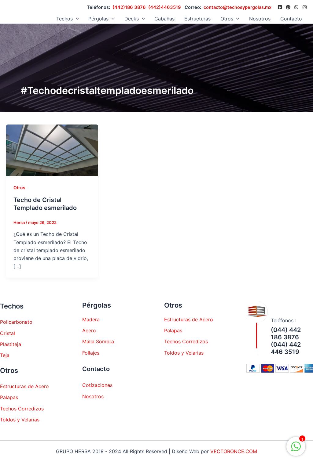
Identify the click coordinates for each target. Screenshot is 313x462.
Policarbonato (16, 322)
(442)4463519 (164, 7)
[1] (296, 449)
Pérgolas (98, 19)
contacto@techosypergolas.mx (237, 7)
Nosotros (260, 19)
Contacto (291, 19)
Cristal (7, 333)
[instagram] (296, 7)
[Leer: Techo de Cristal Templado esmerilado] (52, 150)
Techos (64, 19)
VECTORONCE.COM (233, 451)
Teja (4, 355)
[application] (76, 18)
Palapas (9, 397)
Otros (19, 187)
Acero (89, 330)
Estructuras (197, 19)
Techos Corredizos (22, 409)
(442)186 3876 (129, 7)
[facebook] (280, 7)
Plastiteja (10, 344)
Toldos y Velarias (19, 420)
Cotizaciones (97, 385)
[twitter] (288, 7)
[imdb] (304, 7)
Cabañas (164, 19)
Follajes (90, 353)
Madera (91, 319)
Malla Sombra (98, 341)
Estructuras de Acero (24, 386)
